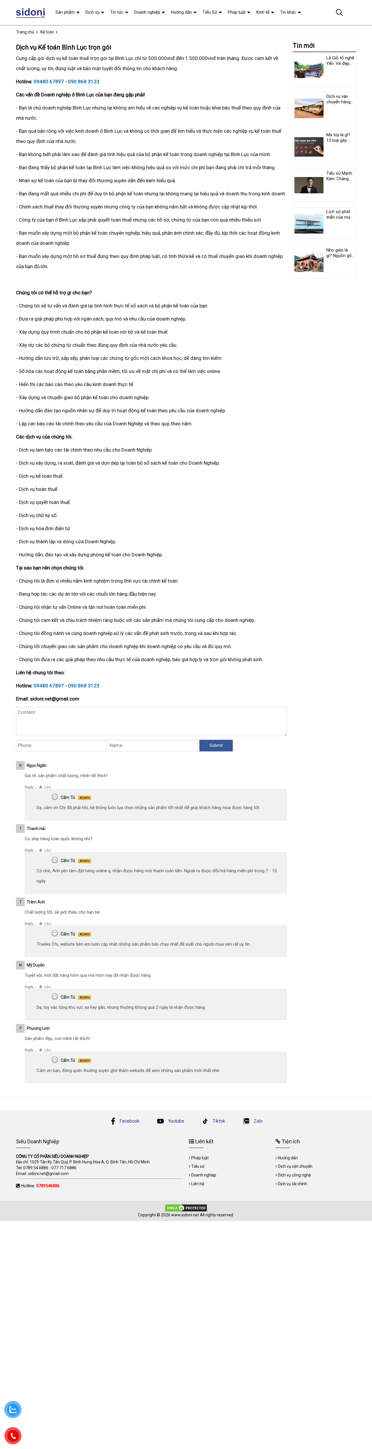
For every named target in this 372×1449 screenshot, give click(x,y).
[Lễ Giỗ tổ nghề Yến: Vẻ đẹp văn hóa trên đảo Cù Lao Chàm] (308, 69)
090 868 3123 (83, 81)
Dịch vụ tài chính (292, 1183)
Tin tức (117, 12)
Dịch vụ (92, 12)
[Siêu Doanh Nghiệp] (31, 12)
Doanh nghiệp (147, 12)
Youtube (175, 1121)
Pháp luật (237, 12)
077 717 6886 (63, 1167)
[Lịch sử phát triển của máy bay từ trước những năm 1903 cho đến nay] (308, 223)
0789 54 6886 (35, 1167)
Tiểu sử (198, 1166)
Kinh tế (262, 12)
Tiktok (218, 1121)
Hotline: (40, 1185)
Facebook (129, 1121)
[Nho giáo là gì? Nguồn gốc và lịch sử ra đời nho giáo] (308, 262)
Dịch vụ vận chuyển (295, 1166)
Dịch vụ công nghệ (294, 1175)
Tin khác (288, 12)
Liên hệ (197, 1183)
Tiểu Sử (210, 12)
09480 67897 (49, 81)
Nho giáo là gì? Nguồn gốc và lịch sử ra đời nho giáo (340, 258)
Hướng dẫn (181, 12)
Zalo (258, 1121)
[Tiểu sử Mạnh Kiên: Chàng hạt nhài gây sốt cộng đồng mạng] (308, 185)
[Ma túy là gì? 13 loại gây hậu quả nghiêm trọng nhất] (308, 146)
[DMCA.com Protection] (186, 1207)
